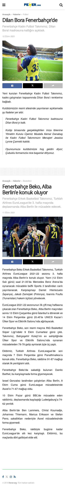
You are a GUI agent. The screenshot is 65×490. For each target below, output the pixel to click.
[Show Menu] (3, 4)
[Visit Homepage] (32, 5)
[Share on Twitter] (33, 85)
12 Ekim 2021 (8, 36)
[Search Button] (61, 4)
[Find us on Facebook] (3, 476)
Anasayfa (6, 14)
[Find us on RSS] (15, 476)
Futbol (25, 14)
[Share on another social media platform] (53, 85)
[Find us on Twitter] (7, 476)
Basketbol (27, 180)
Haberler (17, 14)
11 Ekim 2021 (8, 212)
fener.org (13, 482)
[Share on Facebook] (12, 85)
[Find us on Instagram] (11, 476)
